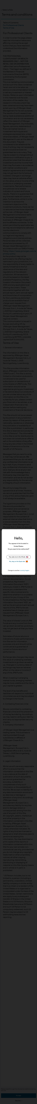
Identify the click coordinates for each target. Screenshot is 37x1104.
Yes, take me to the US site (17, 557)
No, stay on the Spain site (17, 561)
